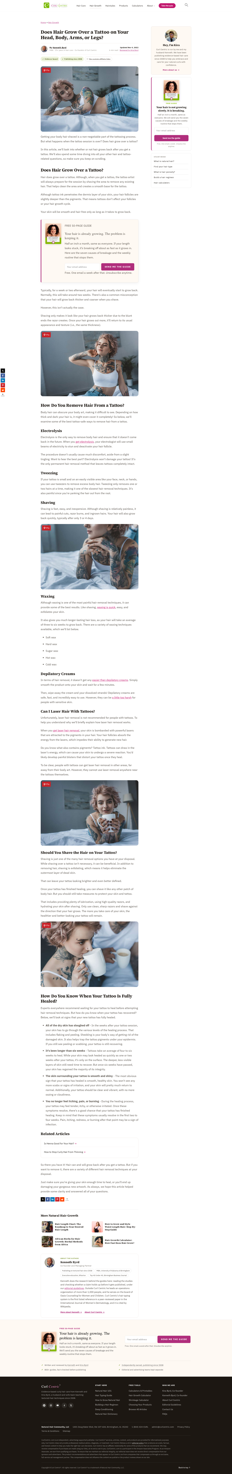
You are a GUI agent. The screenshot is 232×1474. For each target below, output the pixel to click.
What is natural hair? (164, 161)
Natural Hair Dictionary (106, 1414)
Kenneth (71, 1365)
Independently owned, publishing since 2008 (142, 1365)
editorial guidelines (74, 1288)
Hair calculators (161, 182)
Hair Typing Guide (103, 1395)
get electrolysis (85, 441)
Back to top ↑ (185, 1467)
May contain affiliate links (99, 59)
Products (123, 5)
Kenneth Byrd (59, 47)
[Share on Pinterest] (57, 1199)
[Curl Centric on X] (71, 1405)
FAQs (164, 1414)
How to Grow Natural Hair (107, 1400)
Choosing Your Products (140, 1404)
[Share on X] (43, 1199)
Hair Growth (95, 5)
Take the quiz (167, 5)
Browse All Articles (138, 1409)
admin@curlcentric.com (163, 1427)
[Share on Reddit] (62, 1199)
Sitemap (66, 1431)
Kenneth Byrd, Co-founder (174, 1395)
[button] (46, 70)
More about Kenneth (69, 1312)
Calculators (137, 5)
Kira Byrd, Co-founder (172, 1390)
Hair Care (81, 5)
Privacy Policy (183, 1427)
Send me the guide (118, 267)
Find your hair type (163, 166)
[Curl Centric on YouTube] (57, 1405)
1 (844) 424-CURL (140, 1427)
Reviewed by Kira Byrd (129, 50)
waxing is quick (106, 607)
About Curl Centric (93, 1312)
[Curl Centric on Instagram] (51, 1405)
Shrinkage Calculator (139, 1400)
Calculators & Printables (140, 1390)
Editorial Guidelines (171, 1404)
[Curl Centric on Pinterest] (44, 1405)
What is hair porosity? (164, 172)
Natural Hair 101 (103, 1390)
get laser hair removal (66, 730)
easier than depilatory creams (110, 680)
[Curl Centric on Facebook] (64, 1405)
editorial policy (138, 1443)
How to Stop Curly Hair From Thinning (63, 1152)
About (150, 5)
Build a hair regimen (164, 177)
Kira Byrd (84, 1365)
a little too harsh (122, 697)
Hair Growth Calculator (140, 1395)
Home (43, 22)
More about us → (171, 70)
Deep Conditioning (104, 1409)
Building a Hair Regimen (106, 1404)
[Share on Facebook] (48, 1199)
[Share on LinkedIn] (52, 1199)
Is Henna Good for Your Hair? (59, 1143)
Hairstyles (110, 5)
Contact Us (167, 1409)
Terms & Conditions (50, 1431)
